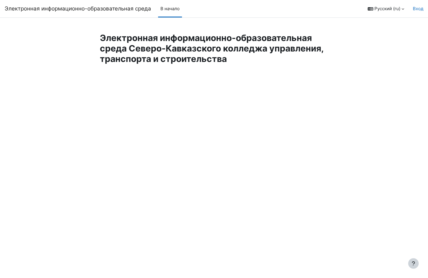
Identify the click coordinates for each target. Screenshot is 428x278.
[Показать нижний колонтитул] (413, 263)
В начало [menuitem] (170, 8)
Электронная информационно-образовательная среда (78, 8)
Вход (418, 8)
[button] (386, 9)
